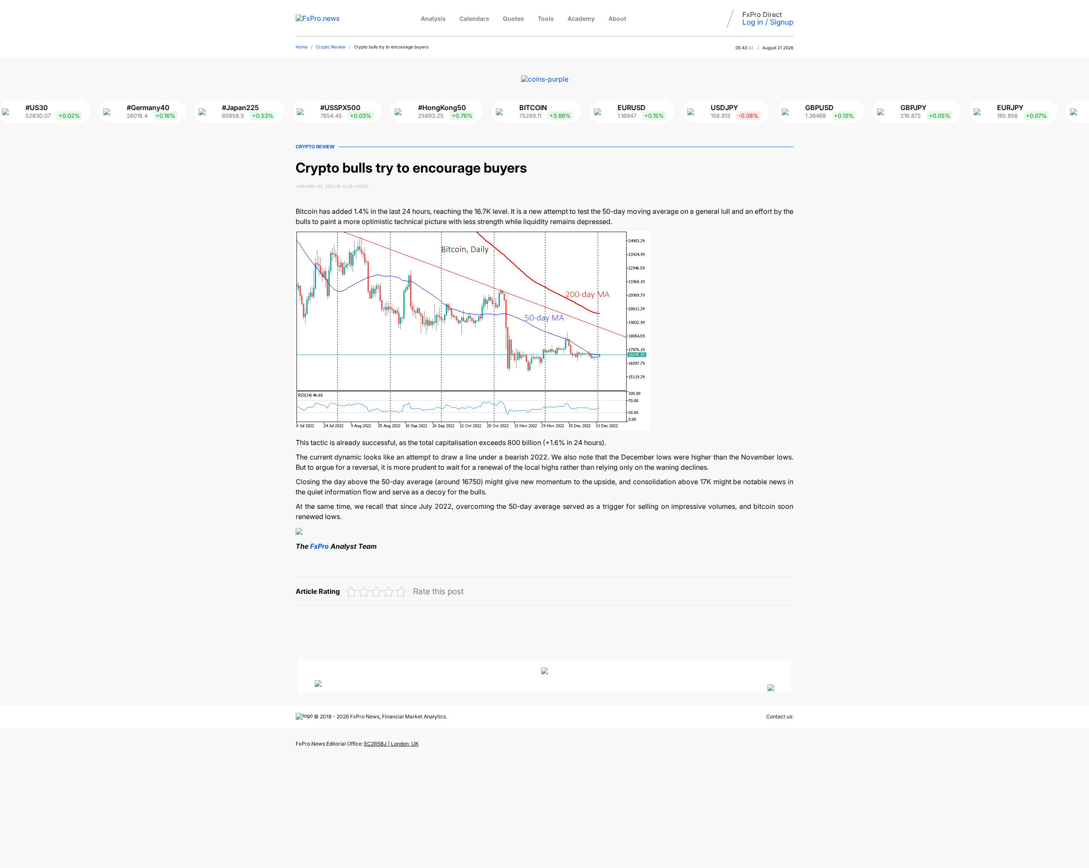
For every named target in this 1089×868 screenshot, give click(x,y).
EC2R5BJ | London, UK (391, 743)
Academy (581, 18)
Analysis (433, 18)
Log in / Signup (767, 22)
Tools (546, 18)
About (617, 18)
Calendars (474, 18)
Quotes (513, 18)
